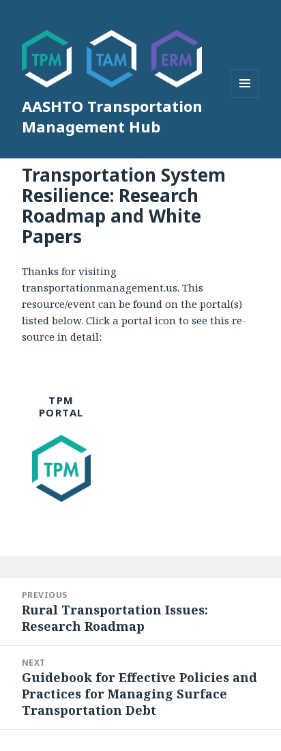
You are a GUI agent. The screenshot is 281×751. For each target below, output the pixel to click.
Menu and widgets (245, 97)
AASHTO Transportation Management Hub (112, 116)
